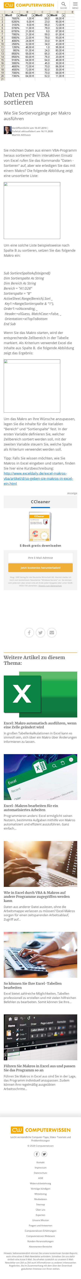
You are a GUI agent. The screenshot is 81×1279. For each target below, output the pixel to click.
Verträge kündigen (40, 1188)
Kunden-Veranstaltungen (40, 1241)
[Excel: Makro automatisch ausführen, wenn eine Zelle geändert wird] (40, 694)
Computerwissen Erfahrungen (40, 1230)
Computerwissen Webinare (40, 1236)
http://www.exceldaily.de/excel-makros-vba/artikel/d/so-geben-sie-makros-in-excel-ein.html (38, 478)
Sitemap (40, 1204)
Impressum (41, 1167)
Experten (40, 1215)
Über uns (40, 1209)
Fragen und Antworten (40, 1225)
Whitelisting (40, 1194)
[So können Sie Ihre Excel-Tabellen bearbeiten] (40, 954)
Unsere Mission (40, 1220)
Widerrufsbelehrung (40, 1183)
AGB (40, 1178)
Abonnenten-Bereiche (40, 1246)
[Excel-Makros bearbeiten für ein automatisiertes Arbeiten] (40, 777)
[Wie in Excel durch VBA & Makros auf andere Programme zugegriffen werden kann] (40, 864)
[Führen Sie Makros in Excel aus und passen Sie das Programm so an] (40, 1037)
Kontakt (40, 1162)
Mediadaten (40, 1199)
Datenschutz (40, 1172)
